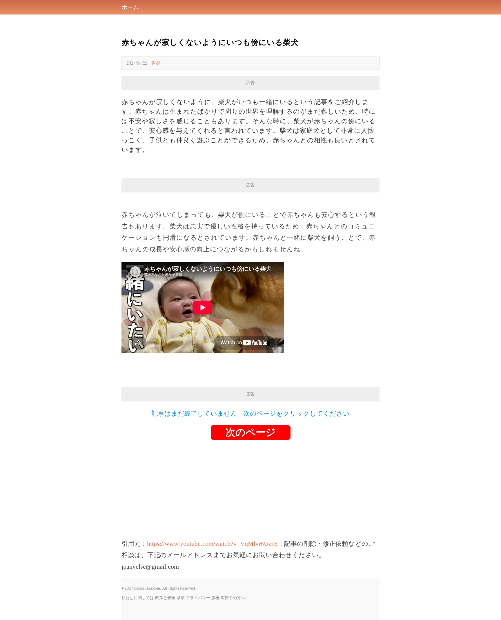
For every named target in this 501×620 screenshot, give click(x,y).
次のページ (251, 432)
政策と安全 (165, 598)
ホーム (130, 7)
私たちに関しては (137, 598)
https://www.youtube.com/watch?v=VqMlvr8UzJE (212, 543)
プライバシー (198, 598)
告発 (156, 63)
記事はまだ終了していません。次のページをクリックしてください (251, 413)
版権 (215, 598)
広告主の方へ (233, 598)
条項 (181, 598)
